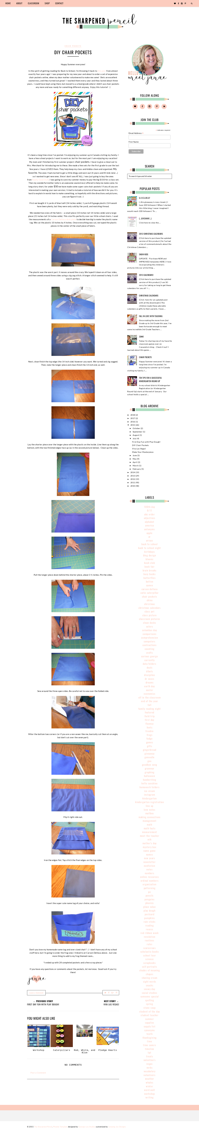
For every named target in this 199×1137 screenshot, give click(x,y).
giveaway (149, 753)
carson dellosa (150, 589)
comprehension (149, 637)
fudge (149, 738)
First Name (134, 142)
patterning (150, 888)
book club (149, 563)
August (136, 435)
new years (149, 858)
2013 (133, 476)
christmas (149, 604)
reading (149, 925)
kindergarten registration (149, 802)
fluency (150, 723)
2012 (133, 479)
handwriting (149, 779)
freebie (150, 731)
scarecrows (149, 948)
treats (149, 1056)
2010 (133, 486)
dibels (149, 671)
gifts (149, 746)
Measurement (149, 832)
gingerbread (149, 749)
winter (149, 1086)
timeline (149, 1049)
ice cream (149, 791)
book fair (150, 566)
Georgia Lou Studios (87, 1127)
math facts (150, 828)
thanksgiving (150, 1037)
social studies (149, 992)
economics (149, 693)
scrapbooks (149, 963)
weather (149, 1078)
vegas (149, 1063)
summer (149, 1019)
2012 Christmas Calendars (151, 233)
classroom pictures (149, 619)
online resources (149, 877)
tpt (149, 1052)
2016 (133, 422)
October (137, 428)
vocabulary (150, 1071)
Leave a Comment (36, 992)
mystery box (149, 847)
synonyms (149, 1030)
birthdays (149, 551)
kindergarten (149, 798)
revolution (149, 936)
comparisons (149, 634)
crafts (149, 652)
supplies (149, 1022)
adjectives (149, 518)
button (149, 581)
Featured (149, 712)
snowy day (149, 989)
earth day (149, 686)
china (150, 600)
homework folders (150, 787)
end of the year (149, 701)
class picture (149, 615)
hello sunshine (149, 783)
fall (149, 705)
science (149, 959)
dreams (150, 682)
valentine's (150, 1060)
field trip (150, 716)
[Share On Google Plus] (112, 993)
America (149, 525)
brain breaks (150, 570)
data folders (149, 663)
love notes (149, 809)
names (149, 854)
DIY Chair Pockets (140, 445)
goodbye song (149, 764)
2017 (133, 418)
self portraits (149, 966)
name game (149, 850)
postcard (149, 914)
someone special (150, 996)
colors (149, 626)
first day (149, 720)
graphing (149, 772)
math (149, 824)
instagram (149, 794)
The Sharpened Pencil (43, 1127)
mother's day (150, 843)
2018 (133, 415)
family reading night (149, 708)
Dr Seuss (149, 678)
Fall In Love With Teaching (150, 316)
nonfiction (149, 865)
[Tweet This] (105, 993)
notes (149, 869)
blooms (150, 559)
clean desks (149, 622)
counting (149, 649)
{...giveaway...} (145, 218)
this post (102, 71)
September (138, 432)
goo (149, 761)
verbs (150, 1067)
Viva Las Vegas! (139, 449)
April (135, 462)
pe (149, 892)
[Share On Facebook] (109, 993)
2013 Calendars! (146, 274)
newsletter (149, 862)
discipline (149, 675)
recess (149, 929)
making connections (150, 817)
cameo (149, 585)
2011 (133, 482)
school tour (149, 955)
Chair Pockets (145, 357)
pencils (150, 895)
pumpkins (149, 918)
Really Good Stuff (40, 179)
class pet (150, 611)
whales (149, 1082)
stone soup (149, 1007)
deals (150, 667)
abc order (149, 514)
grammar (149, 768)
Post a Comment (38, 1072)
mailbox (149, 813)
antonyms (149, 529)
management (149, 820)
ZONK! (141, 336)
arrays (149, 540)
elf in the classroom (149, 697)
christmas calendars (149, 607)
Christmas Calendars (148, 295)
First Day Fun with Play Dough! (146, 442)
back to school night (149, 548)
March (136, 466)
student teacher (150, 1015)
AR (150, 536)
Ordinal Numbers (150, 880)
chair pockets (73, 46)
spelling (149, 1000)
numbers (149, 873)
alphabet (149, 521)
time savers (149, 1045)
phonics (149, 903)
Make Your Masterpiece (143, 452)
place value (149, 906)
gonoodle (150, 757)
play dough (150, 910)
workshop (149, 1093)
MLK (149, 839)
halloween (149, 776)
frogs (150, 735)
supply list (150, 1026)
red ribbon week (150, 933)
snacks (149, 985)
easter (149, 690)
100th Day (149, 507)
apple (150, 533)
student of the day (149, 1011)
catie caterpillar (150, 592)
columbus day (149, 630)
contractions (150, 645)
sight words (149, 981)
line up (150, 806)
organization (149, 884)
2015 (133, 425)
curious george (149, 656)
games (149, 742)
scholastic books (149, 951)
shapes (149, 974)
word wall (149, 1090)
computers (149, 641)
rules (149, 944)
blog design (149, 555)
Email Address (136, 133)
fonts (150, 727)
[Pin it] (116, 993)
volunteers (150, 1075)
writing (150, 1097)
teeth (150, 1034)
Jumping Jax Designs (117, 1127)
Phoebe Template (60, 1127)
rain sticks (150, 921)
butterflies (149, 578)
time (149, 1041)
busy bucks (149, 574)
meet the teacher (149, 835)
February (137, 469)
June (135, 455)
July (135, 438)
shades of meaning (149, 970)
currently (149, 660)
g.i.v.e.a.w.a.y (144, 197)
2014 (133, 472)
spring (149, 1004)
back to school (149, 544)
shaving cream (149, 977)
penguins (149, 899)
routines (149, 940)
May (135, 459)
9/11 (149, 510)
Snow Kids (143, 254)
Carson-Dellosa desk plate (63, 219)
